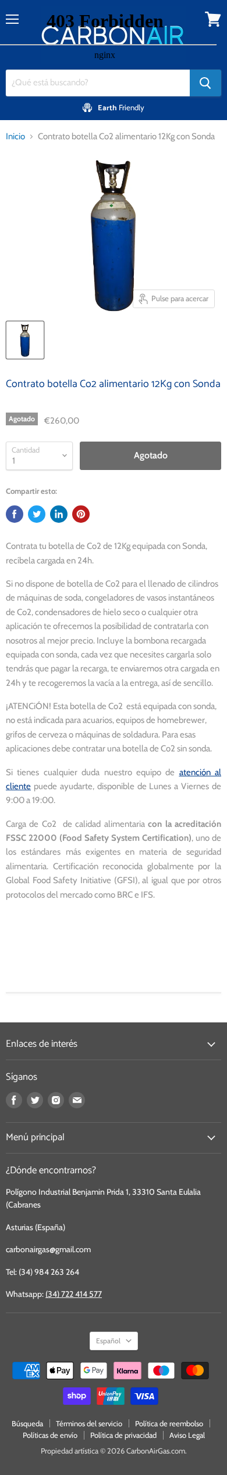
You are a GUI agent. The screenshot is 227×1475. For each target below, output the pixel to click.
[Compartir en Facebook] (14, 514)
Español (108, 1340)
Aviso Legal (187, 1435)
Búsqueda (27, 1423)
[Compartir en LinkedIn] (59, 514)
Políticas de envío (50, 1435)
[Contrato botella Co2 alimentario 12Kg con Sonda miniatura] (25, 340)
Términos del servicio (89, 1423)
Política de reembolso (169, 1423)
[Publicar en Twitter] (36, 514)
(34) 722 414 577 (73, 1294)
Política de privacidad (123, 1435)
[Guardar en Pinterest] (81, 514)
